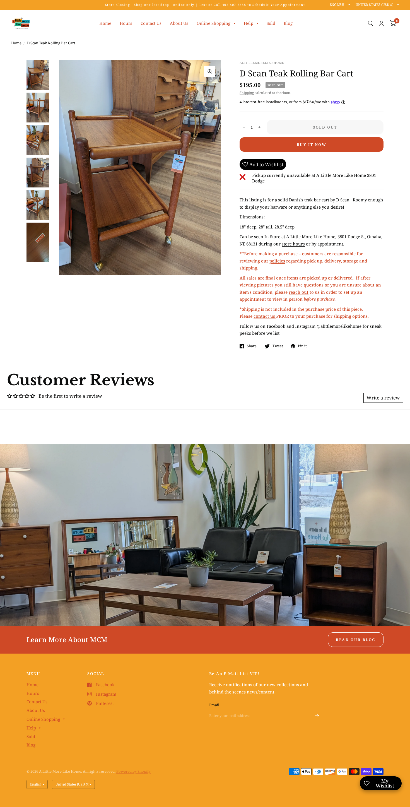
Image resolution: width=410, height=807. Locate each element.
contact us (265, 316)
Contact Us (151, 23)
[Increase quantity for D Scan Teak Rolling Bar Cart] (259, 127)
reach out (298, 292)
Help (248, 23)
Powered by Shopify (133, 771)
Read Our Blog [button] (356, 639)
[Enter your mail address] (317, 716)
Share (252, 346)
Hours (126, 23)
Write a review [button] (383, 397)
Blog (288, 23)
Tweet (277, 346)
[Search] (370, 23)
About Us (179, 23)
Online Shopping (213, 23)
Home (105, 23)
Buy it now (312, 144)
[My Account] (381, 23)
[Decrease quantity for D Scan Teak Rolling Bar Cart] (244, 127)
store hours (293, 244)
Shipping (247, 92)
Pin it (302, 346)
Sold (271, 23)
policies (277, 261)
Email (214, 704)
